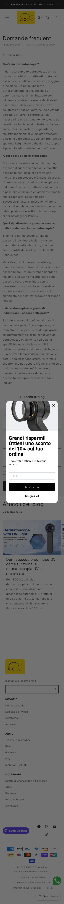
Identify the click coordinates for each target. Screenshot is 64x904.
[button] (32, 487)
